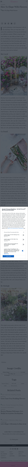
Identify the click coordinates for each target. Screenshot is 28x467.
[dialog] (14, 233)
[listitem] (14, 232)
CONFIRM (8, 256)
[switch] (23, 235)
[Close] (25, 209)
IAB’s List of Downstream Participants (15, 228)
